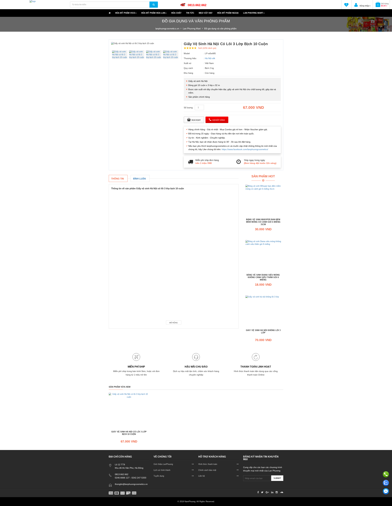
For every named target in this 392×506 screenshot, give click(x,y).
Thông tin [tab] (117, 178)
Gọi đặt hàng (218, 120)
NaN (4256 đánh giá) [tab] (207, 48)
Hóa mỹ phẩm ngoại (228, 13)
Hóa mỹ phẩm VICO (125, 13)
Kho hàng (188, 73)
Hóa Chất (176, 13)
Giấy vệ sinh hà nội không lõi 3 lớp (263, 331)
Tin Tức (190, 13)
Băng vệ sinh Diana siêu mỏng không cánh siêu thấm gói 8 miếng (263, 277)
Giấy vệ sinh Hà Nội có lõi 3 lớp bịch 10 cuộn (129, 433)
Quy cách (188, 68)
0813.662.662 (197, 5)
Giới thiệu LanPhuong (163, 464)
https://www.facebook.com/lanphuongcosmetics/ (245, 149)
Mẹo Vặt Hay (206, 13)
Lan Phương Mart (253, 13)
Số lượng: (188, 107)
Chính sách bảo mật (207, 470)
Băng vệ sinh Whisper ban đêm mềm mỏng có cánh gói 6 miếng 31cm (263, 222)
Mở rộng (173, 323)
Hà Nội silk (210, 58)
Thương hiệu (190, 58)
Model (187, 53)
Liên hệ (201, 476)
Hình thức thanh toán (207, 464)
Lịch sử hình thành (162, 470)
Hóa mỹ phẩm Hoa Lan (153, 13)
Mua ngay (196, 120)
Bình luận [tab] (139, 178)
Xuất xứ (187, 63)
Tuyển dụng (159, 476)
